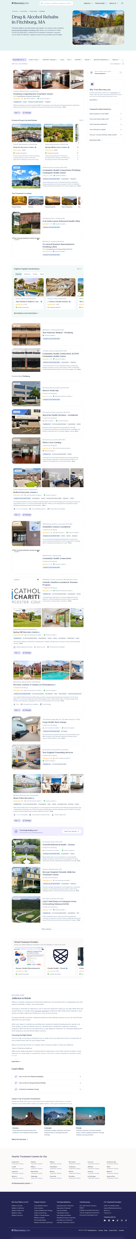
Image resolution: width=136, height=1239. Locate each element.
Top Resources (85, 1202)
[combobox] (56, 3)
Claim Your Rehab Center (111, 1205)
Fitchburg (26, 376)
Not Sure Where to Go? (20, 1202)
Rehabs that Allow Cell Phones (43, 1222)
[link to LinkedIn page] (109, 1220)
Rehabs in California (18, 1208)
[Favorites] (122, 3)
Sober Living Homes (40, 1213)
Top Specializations (64, 1202)
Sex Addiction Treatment (64, 1220)
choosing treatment (42, 1011)
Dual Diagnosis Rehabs (64, 1215)
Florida (35, 274)
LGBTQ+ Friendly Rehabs (41, 1215)
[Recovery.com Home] (20, 3)
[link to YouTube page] (113, 1220)
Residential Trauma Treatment (66, 1218)
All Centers (15, 11)
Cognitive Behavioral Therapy (43, 1210)
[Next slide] (81, 79)
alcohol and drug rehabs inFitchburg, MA (25, 30)
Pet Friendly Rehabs (40, 1220)
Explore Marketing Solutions (112, 1208)
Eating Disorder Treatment (65, 1205)
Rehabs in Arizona (17, 1215)
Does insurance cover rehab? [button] (99, 114)
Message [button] (28, 112)
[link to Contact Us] (105, 1220)
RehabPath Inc (92, 1230)
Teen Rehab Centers (63, 1213)
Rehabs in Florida (17, 1205)
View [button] (16, 112)
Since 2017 (114, 92)
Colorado (48, 1128)
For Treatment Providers (112, 1202)
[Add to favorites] (81, 72)
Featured (18, 274)
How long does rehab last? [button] (98, 124)
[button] (25, 63)
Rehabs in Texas (17, 1213)
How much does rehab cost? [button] (99, 119)
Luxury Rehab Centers (41, 1205)
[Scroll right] (122, 59)
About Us (107, 1210)
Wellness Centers (39, 1218)
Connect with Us (110, 1217)
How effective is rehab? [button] (98, 129)
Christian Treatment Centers (65, 1222)
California (27, 274)
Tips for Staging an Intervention (89, 1213)
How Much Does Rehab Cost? (89, 1215)
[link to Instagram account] (122, 1220)
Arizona (15, 1128)
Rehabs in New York (18, 1210)
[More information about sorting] (123, 64)
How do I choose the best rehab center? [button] (103, 135)
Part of (26, 96)
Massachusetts (33, 11)
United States (23, 11)
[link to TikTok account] (117, 1220)
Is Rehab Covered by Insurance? (89, 1210)
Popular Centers (40, 1202)
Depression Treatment (64, 1208)
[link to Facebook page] (126, 1220)
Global (42, 274)
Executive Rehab (62, 1210)
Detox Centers (38, 1208)
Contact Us (107, 1213)
